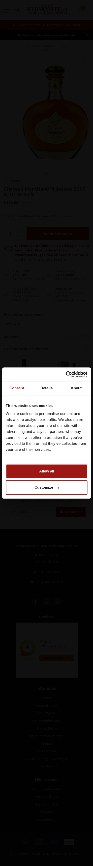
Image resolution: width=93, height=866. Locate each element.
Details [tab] (46, 388)
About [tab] (76, 388)
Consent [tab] (16, 388)
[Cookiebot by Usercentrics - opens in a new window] (66, 374)
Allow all (46, 471)
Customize (43, 487)
